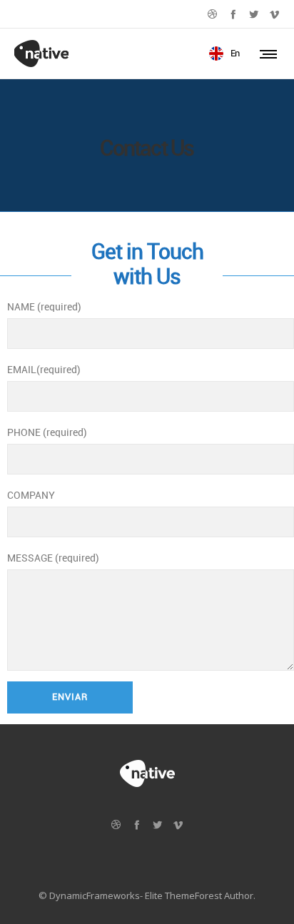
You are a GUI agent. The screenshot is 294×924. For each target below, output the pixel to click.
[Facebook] (233, 14)
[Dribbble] (212, 14)
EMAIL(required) (44, 370)
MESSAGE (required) (53, 558)
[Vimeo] (274, 14)
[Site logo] (41, 53)
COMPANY (31, 495)
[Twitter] (253, 14)
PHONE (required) (47, 432)
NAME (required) (44, 307)
